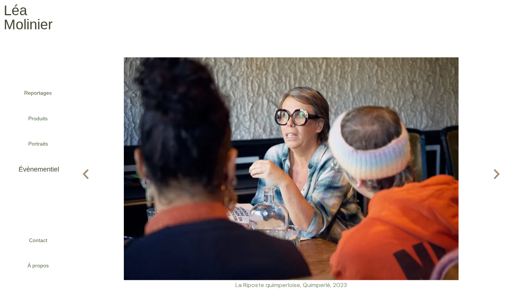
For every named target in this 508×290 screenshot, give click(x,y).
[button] (85, 173)
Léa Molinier (28, 17)
